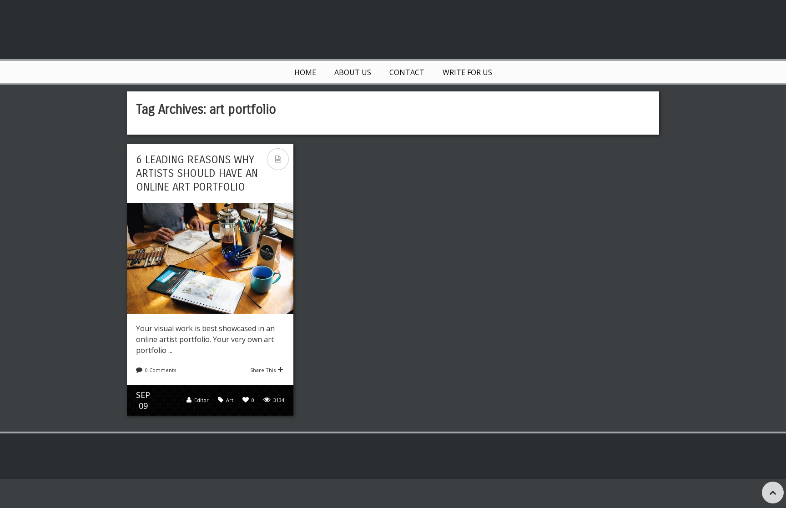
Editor (201, 400)
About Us (352, 72)
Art (229, 400)
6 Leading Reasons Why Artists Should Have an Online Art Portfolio (197, 173)
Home (305, 72)
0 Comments (160, 370)
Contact (406, 72)
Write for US (467, 72)
